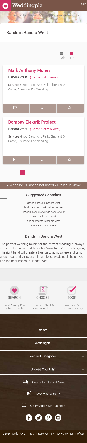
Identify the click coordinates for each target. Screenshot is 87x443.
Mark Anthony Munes (29, 70)
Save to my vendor (43, 108)
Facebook (29, 417)
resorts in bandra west (43, 216)
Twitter (38, 417)
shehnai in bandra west (44, 225)
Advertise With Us (48, 394)
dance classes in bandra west (43, 202)
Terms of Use (77, 433)
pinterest (48, 417)
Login (83, 3)
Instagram (58, 417)
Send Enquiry (16, 108)
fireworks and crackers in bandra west (44, 212)
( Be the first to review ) (45, 77)
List (72, 58)
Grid (63, 58)
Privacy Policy (60, 433)
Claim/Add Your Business (47, 405)
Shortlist (70, 108)
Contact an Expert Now (48, 382)
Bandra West (17, 77)
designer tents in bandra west (43, 220)
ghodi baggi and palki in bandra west (43, 207)
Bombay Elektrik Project (32, 122)
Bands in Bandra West (43, 236)
